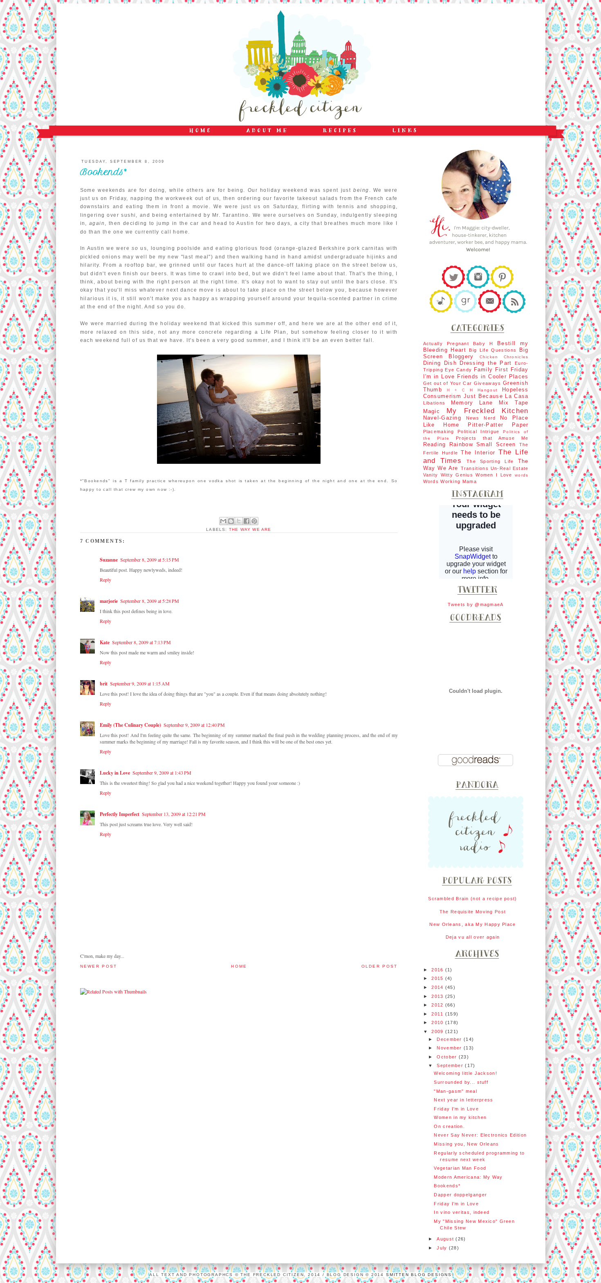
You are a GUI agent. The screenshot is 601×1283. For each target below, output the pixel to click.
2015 (438, 978)
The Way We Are (250, 529)
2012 (438, 1004)
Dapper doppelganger (460, 1194)
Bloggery (461, 356)
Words (431, 481)
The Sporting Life (490, 461)
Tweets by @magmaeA (475, 604)
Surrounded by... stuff (461, 1082)
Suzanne (109, 559)
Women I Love (493, 474)
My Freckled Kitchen (487, 411)
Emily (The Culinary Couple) (130, 724)
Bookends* (447, 1185)
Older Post (379, 966)
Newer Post (98, 966)
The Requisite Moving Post (473, 911)
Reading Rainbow (448, 444)
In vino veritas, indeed (461, 1212)
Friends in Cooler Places (492, 376)
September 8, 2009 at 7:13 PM (141, 642)
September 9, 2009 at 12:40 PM (194, 724)
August (446, 1238)
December (450, 1039)
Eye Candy (458, 369)
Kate (105, 642)
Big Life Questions (492, 350)
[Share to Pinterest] (254, 521)
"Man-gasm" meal (455, 1091)
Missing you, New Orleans (466, 1143)
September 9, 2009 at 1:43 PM (161, 772)
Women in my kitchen (460, 1117)
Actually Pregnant (446, 343)
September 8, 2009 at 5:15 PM (149, 559)
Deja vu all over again (473, 937)
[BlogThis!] (231, 521)
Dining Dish (440, 363)
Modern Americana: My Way (468, 1177)
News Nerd (481, 418)
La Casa (516, 396)
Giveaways (487, 383)
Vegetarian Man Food (460, 1168)
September (451, 1065)
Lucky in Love (115, 772)
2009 (438, 1031)
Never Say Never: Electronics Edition (480, 1134)
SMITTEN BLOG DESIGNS (419, 1274)
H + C (456, 390)
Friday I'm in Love (456, 1108)
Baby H (483, 343)
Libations (434, 402)
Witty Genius (457, 474)
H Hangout (484, 390)
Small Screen (496, 444)
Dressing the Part (485, 363)
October (447, 1056)
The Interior (478, 452)
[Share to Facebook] (246, 521)
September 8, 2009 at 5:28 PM (149, 601)
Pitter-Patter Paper (498, 425)
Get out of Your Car (447, 383)
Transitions (475, 468)
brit (104, 683)
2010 (438, 1022)
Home (239, 966)
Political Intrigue (478, 431)
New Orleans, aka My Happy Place (472, 924)
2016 (438, 969)
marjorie (109, 601)
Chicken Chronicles (504, 357)
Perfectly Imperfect (119, 814)
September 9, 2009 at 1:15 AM (140, 683)
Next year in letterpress (463, 1099)
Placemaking (438, 431)
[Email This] (223, 521)
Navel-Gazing (442, 418)
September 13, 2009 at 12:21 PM (174, 814)
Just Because (483, 396)
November (450, 1047)
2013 (438, 996)
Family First (491, 369)
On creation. (449, 1126)
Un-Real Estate (510, 468)
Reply (105, 579)
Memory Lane (472, 403)
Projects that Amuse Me (492, 438)
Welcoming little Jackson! (465, 1073)
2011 (438, 1013)
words (521, 475)
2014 (438, 987)
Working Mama (458, 481)
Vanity (430, 474)
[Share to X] (239, 521)
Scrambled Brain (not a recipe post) (472, 898)
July (443, 1247)
